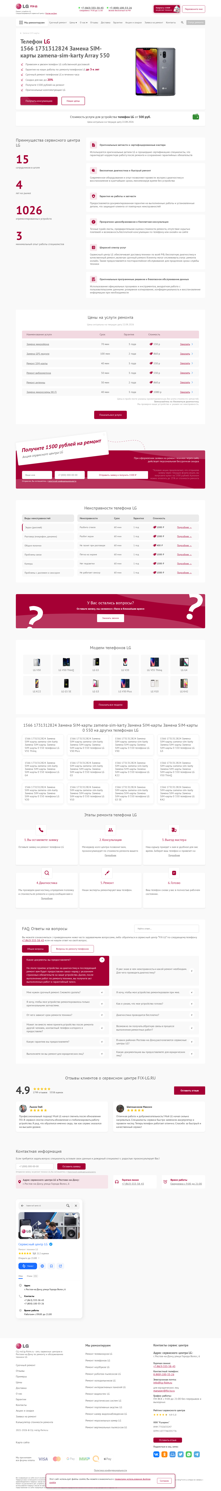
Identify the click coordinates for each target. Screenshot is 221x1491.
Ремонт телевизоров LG (98, 1353)
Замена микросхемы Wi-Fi (42, 392)
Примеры (21, 1376)
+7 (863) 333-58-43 (92, 7)
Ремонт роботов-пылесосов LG (103, 1373)
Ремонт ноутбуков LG (97, 1367)
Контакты (171, 22)
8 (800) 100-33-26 (163, 1374)
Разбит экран (87, 536)
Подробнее (110, 855)
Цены (72, 22)
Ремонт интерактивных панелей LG (105, 1387)
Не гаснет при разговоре (92, 545)
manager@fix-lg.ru (164, 1390)
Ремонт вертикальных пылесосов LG (106, 1427)
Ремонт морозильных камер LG (103, 1420)
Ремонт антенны (36, 382)
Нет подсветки (87, 563)
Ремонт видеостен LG (97, 1393)
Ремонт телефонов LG (97, 1360)
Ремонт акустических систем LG (103, 1400)
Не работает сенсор (90, 572)
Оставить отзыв (190, 1090)
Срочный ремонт (57, 22)
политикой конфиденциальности (62, 481)
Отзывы (94, 22)
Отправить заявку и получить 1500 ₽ (117, 475)
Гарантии (117, 22)
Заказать (185, 344)
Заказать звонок (110, 618)
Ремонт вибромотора (39, 372)
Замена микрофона (38, 344)
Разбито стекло (88, 527)
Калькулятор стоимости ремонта (34, 1422)
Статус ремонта (196, 22)
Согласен (164, 1480)
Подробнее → (184, 527)
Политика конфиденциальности (110, 1470)
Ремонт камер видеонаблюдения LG (106, 1413)
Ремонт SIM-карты (37, 363)
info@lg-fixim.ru (162, 1382)
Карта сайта (22, 1442)
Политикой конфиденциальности (81, 1172)
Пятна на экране (88, 554)
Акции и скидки (133, 22)
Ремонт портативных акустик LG (103, 1407)
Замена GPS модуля (38, 353)
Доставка (105, 22)
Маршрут (30, 1266)
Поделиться (156, 1454)
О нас (83, 22)
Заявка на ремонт (154, 22)
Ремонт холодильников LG (100, 1380)
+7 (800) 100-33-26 (121, 7)
